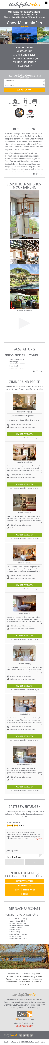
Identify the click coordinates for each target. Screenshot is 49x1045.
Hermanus (24, 984)
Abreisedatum (43, 85)
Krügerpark (37, 979)
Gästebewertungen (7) (24, 58)
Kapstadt (36, 974)
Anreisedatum (43, 81)
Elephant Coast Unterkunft (15, 17)
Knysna (17, 979)
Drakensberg (11, 982)
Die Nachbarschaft (24, 62)
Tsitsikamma (24, 982)
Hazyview (26, 979)
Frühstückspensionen (25, 890)
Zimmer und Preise (24, 55)
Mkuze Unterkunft (37, 17)
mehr (36, 173)
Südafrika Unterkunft (30, 12)
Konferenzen (24, 885)
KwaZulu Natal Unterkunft (24, 14)
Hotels (24, 894)
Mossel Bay (36, 982)
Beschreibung (24, 47)
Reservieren (25, 66)
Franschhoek (25, 976)
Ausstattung (24, 51)
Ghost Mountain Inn (24, 1026)
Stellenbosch (12, 976)
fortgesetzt (38, 839)
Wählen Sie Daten (24, 434)
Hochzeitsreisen (24, 881)
